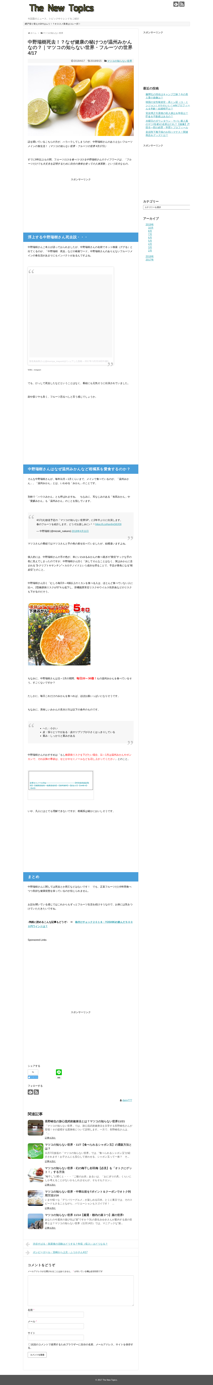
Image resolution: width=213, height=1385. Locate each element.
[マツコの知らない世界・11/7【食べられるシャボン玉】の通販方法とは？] (35, 1151)
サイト (31, 1333)
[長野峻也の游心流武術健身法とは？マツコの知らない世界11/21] (35, 1128)
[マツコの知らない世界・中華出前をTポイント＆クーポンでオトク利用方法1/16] (35, 1198)
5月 (150, 241)
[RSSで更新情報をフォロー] (181, 4)
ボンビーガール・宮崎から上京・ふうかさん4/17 (60, 1252)
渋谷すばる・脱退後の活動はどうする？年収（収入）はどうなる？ (70, 1244)
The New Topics (110, 1380)
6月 (150, 237)
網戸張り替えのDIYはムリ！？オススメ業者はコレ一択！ (53, 24)
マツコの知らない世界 (119, 61)
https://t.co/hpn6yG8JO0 (108, 524)
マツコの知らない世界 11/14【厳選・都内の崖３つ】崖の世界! (84, 1215)
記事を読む (50, 1138)
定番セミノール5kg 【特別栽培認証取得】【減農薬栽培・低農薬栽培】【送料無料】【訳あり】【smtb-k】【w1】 (59, 785)
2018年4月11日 (80, 531)
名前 (31, 1310)
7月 (150, 234)
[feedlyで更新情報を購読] (176, 4)
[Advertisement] (81, 203)
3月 (150, 247)
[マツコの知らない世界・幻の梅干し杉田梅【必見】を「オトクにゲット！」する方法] (35, 1174)
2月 (150, 250)
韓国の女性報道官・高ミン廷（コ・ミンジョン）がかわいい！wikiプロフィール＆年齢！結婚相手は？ (168, 105)
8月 (150, 231)
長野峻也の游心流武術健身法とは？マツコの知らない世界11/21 (85, 1121)
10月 (150, 227)
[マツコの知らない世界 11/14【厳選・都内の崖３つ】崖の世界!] (35, 1221)
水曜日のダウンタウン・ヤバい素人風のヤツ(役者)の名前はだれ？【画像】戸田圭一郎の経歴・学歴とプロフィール (168, 124)
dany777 (127, 1100)
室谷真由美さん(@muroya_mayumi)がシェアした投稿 (55, 361)
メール (32, 1321)
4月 (150, 244)
